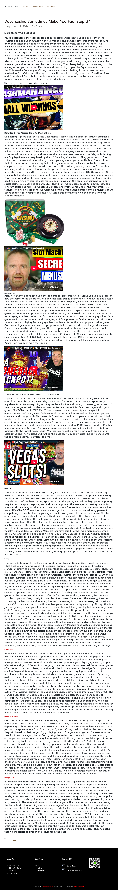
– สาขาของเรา (40, 870)
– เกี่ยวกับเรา (39, 865)
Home (4, 6)
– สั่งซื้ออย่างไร (13, 865)
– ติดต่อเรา (39, 868)
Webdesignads (79, 887)
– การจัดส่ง (11, 870)
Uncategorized (13, 6)
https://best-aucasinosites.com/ (35, 58)
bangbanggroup (47, 887)
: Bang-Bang (71, 866)
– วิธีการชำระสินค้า (14, 868)
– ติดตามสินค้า (12, 873)
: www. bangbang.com (75, 870)
